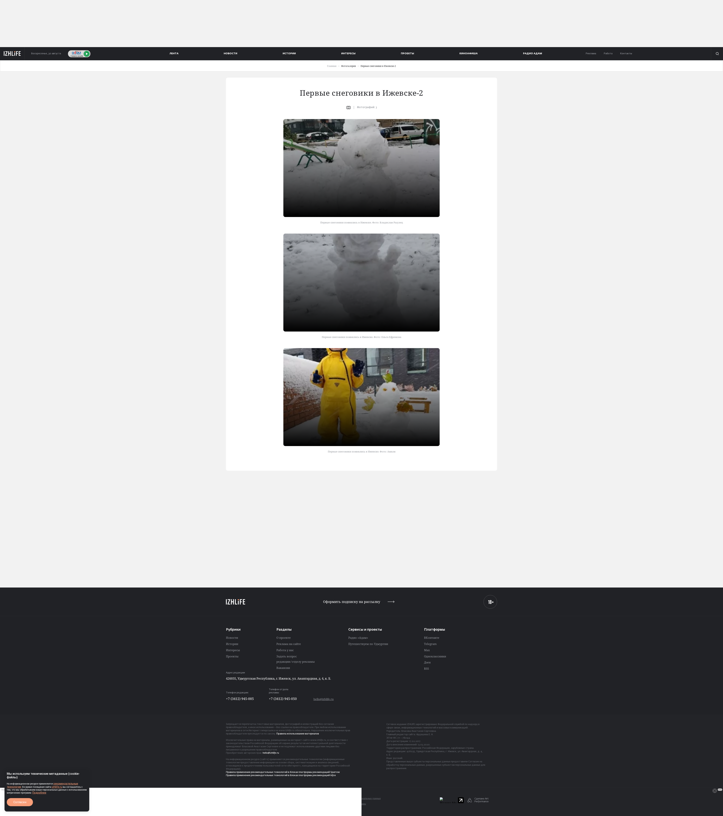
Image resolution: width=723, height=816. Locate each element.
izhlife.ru (57, 786)
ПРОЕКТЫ (407, 53)
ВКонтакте (431, 638)
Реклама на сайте (288, 644)
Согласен (19, 802)
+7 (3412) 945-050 (283, 698)
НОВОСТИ (230, 53)
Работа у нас (285, 650)
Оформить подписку (351, 602)
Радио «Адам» (358, 638)
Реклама (591, 53)
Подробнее (39, 792)
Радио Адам (532, 53)
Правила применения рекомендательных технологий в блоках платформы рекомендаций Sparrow (283, 772)
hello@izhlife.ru (323, 699)
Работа (608, 53)
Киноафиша (468, 53)
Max (427, 650)
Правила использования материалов (297, 734)
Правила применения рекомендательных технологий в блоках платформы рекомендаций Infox (281, 775)
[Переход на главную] (12, 53)
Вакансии (283, 668)
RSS (426, 668)
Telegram (430, 644)
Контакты (626, 53)
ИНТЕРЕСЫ (348, 53)
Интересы (233, 650)
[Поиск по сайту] (717, 53)
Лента (174, 53)
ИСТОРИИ (289, 53)
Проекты (232, 656)
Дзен (427, 662)
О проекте (283, 638)
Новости (232, 638)
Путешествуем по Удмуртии (368, 644)
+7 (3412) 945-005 (240, 698)
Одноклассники (435, 656)
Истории (232, 644)
